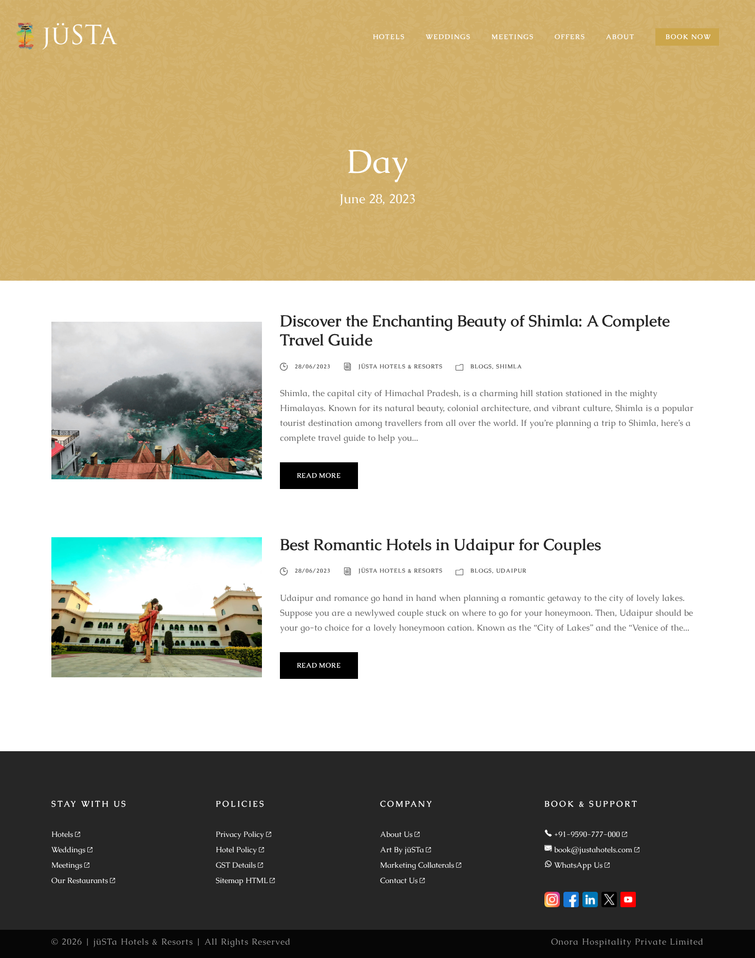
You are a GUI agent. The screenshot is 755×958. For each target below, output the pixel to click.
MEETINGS (513, 36)
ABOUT (620, 36)
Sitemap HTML (242, 880)
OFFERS (570, 36)
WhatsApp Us (578, 865)
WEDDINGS (448, 36)
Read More (319, 475)
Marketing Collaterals (417, 865)
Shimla (509, 366)
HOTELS (389, 36)
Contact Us (399, 880)
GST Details (236, 865)
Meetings (66, 865)
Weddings (68, 849)
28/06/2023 (313, 366)
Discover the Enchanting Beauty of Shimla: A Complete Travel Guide (475, 330)
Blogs (481, 366)
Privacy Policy (240, 834)
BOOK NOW (688, 36)
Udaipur (511, 570)
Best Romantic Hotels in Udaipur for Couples (440, 544)
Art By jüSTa (402, 849)
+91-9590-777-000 (587, 834)
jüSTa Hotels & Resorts (400, 366)
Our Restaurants (79, 880)
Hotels (62, 834)
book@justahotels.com (593, 849)
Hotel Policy (236, 849)
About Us (396, 834)
